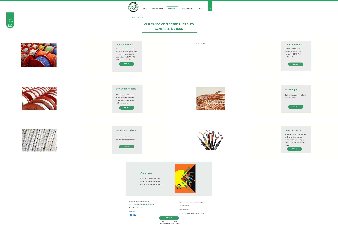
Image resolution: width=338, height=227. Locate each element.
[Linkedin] (134, 215)
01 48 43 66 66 (137, 208)
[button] (136, 17)
